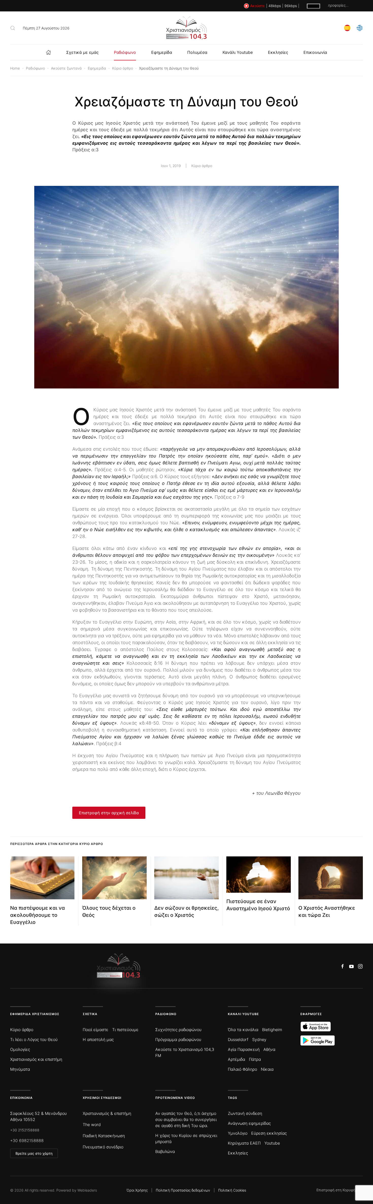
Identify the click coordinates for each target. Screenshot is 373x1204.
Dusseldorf (238, 1039)
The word (92, 1124)
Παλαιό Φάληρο (242, 1069)
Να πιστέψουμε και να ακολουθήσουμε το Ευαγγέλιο (37, 915)
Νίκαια (267, 1069)
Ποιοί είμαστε (95, 1029)
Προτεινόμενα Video (175, 1098)
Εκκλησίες (278, 52)
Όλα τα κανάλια (243, 1029)
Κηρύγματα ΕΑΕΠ (244, 1143)
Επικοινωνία (315, 52)
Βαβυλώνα (165, 1151)
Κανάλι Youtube (238, 52)
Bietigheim (272, 1029)
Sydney (259, 1039)
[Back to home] (186, 28)
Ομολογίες (20, 1049)
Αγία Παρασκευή (244, 1049)
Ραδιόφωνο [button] (125, 52)
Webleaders (87, 1190)
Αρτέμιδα (236, 1059)
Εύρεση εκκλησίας (269, 1133)
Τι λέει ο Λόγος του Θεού (34, 1039)
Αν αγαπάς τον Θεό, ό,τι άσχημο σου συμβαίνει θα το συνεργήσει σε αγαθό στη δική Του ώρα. (186, 1119)
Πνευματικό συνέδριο (103, 1146)
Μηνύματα (20, 1069)
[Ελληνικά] (360, 27)
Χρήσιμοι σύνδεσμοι (102, 1098)
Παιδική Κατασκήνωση (104, 1135)
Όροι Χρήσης (137, 1190)
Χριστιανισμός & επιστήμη (107, 1113)
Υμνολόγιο (237, 1133)
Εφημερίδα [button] (161, 52)
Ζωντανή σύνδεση (245, 1113)
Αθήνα (269, 1049)
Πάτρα (255, 1059)
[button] (12, 27)
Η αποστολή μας (98, 1039)
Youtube (272, 1143)
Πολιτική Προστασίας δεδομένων (183, 1190)
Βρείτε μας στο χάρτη (34, 1153)
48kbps (274, 6)
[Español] (347, 27)
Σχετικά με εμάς (82, 52)
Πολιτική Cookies (232, 1190)
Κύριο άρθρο (201, 166)
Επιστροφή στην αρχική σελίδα (109, 812)
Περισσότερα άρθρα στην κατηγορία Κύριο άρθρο (56, 844)
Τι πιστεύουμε (125, 1029)
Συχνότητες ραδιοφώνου (178, 1029)
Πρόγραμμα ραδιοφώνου (178, 1039)
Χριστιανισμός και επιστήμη (36, 1059)
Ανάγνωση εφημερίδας (249, 1123)
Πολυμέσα (197, 52)
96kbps (290, 6)
